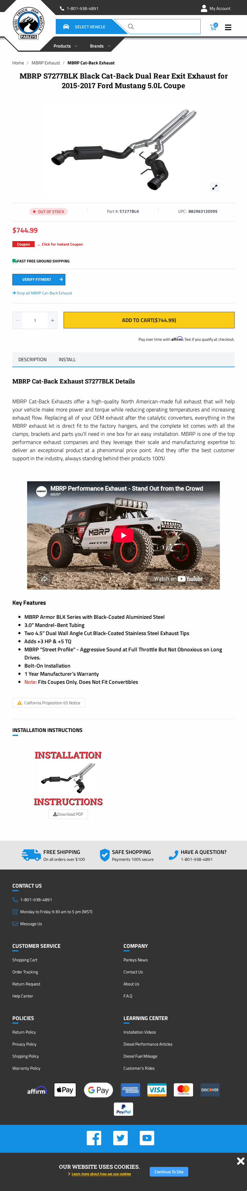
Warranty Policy (26, 1068)
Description (32, 359)
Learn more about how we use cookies (101, 1174)
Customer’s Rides (139, 1068)
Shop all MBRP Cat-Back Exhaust (44, 293)
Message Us (31, 923)
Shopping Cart (24, 960)
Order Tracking (25, 972)
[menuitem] (66, 44)
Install (67, 359)
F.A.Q (128, 996)
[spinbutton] (35, 320)
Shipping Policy (25, 1056)
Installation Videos (140, 1032)
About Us (131, 984)
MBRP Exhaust (46, 62)
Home (18, 62)
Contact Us (133, 972)
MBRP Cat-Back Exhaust (90, 62)
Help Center (22, 996)
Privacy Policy (24, 1044)
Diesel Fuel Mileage (140, 1056)
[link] (18, 62)
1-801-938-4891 (82, 8)
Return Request (26, 984)
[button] (77, 26)
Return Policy (24, 1032)
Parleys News (136, 960)
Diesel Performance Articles (148, 1044)
